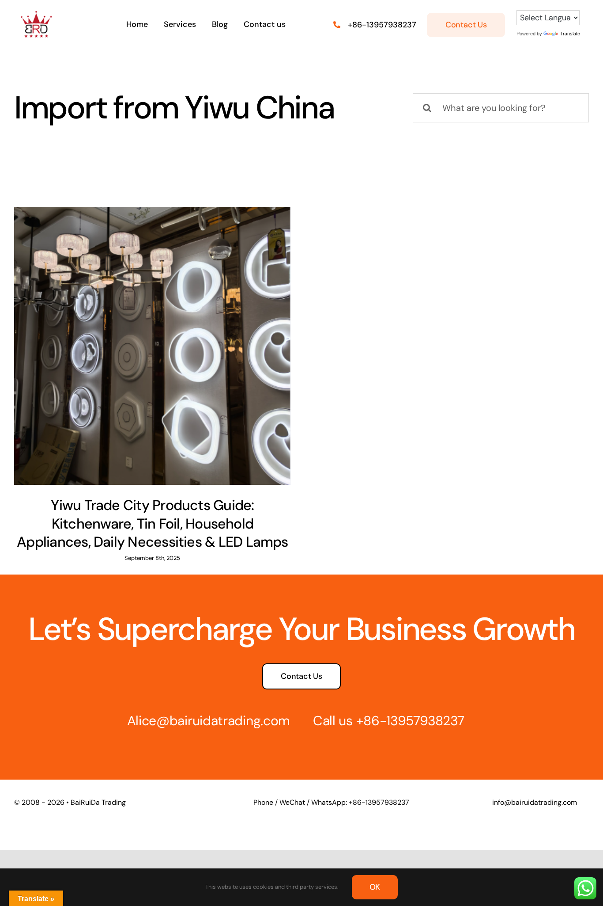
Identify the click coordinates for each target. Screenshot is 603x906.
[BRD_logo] (36, 15)
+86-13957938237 (382, 24)
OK (375, 887)
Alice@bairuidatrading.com (208, 720)
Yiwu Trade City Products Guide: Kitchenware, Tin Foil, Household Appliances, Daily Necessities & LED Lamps (152, 523)
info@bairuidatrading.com (534, 802)
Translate (570, 33)
